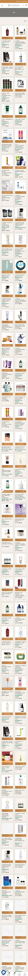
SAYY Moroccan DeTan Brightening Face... (7, 197)
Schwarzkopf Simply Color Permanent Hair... (19, 224)
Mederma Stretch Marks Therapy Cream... (7, 375)
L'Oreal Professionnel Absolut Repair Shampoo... (20, 42)
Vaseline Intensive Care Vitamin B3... (20, 693)
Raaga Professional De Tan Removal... (6, 667)
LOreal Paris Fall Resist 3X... (7, 642)
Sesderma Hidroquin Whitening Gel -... (20, 840)
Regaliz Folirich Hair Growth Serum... (6, 892)
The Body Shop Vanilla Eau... (20, 447)
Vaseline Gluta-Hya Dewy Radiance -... (20, 916)
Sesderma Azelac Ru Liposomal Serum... (5, 815)
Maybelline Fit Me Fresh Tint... (7, 447)
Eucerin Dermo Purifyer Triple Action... (7, 916)
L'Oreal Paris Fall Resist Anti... (6, 42)
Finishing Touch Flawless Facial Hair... (7, 68)
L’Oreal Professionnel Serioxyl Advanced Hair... (20, 351)
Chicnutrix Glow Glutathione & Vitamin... (7, 172)
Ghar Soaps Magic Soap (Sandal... (6, 349)
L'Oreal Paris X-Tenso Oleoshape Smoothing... (7, 224)
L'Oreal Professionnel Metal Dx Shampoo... (20, 892)
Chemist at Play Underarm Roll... (7, 693)
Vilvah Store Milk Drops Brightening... (20, 495)
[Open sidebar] (2, 490)
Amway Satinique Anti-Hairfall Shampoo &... (7, 791)
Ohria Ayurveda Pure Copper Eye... (7, 594)
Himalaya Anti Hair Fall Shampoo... (20, 791)
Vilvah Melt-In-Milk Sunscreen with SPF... (7, 250)
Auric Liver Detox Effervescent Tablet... (6, 95)
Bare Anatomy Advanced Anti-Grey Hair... (20, 94)
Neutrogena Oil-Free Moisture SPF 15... (19, 68)
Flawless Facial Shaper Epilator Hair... (7, 743)
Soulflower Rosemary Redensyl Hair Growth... (19, 250)
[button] (3, 972)
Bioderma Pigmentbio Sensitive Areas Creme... (7, 326)
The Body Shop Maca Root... (20, 275)
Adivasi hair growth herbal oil (20, 172)
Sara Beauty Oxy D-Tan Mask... (6, 768)
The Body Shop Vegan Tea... (20, 120)
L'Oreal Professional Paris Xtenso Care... (19, 968)
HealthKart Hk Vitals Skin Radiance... (20, 398)
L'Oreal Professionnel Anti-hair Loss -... (20, 942)
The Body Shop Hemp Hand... (20, 767)
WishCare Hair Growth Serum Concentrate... (7, 145)
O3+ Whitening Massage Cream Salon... (7, 839)
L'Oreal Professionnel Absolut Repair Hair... (20, 544)
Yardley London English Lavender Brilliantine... (20, 667)
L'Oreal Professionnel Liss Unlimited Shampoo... (7, 968)
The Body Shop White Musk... (7, 717)
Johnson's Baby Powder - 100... (20, 642)
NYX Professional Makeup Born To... (6, 471)
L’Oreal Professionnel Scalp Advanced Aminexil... (20, 300)
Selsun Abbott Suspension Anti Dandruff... (7, 496)
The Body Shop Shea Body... (20, 569)
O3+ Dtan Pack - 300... (7, 519)
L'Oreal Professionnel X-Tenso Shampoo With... (20, 198)
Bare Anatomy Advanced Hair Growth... (20, 326)
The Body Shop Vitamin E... (7, 569)
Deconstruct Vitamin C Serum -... (7, 544)
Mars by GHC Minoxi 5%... (6, 275)
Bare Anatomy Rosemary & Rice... (20, 520)
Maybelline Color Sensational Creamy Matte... (20, 594)
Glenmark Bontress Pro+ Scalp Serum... (20, 423)
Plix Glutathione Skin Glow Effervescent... (20, 146)
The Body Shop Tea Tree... (7, 618)
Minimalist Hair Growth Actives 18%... (20, 718)
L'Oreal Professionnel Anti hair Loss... (20, 619)
